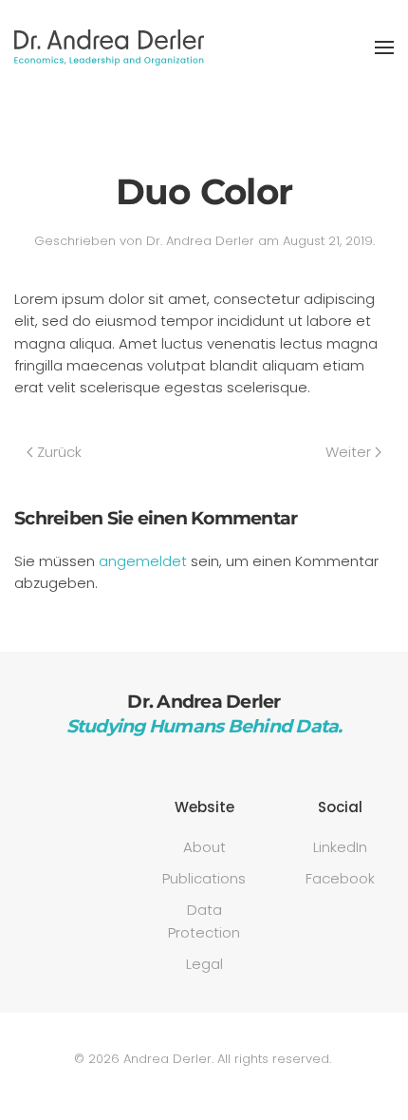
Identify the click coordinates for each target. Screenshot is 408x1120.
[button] (384, 47)
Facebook (340, 878)
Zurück (59, 452)
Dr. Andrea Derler (200, 241)
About (204, 847)
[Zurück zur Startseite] (109, 47)
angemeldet (143, 561)
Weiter (348, 452)
